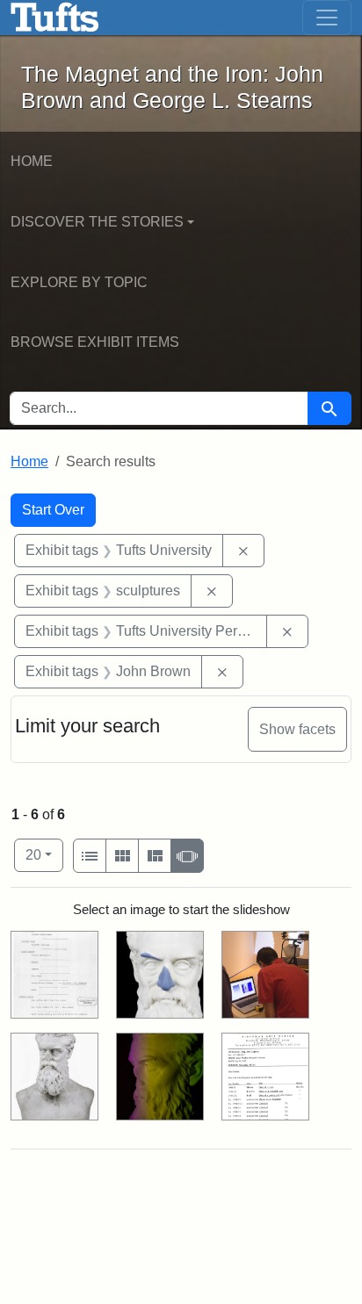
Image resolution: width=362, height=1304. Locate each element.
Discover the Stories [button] (97, 221)
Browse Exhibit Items (95, 342)
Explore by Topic (79, 282)
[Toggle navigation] (326, 17)
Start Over (53, 509)
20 (44, 854)
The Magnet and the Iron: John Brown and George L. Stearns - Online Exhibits (55, 17)
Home (32, 161)
